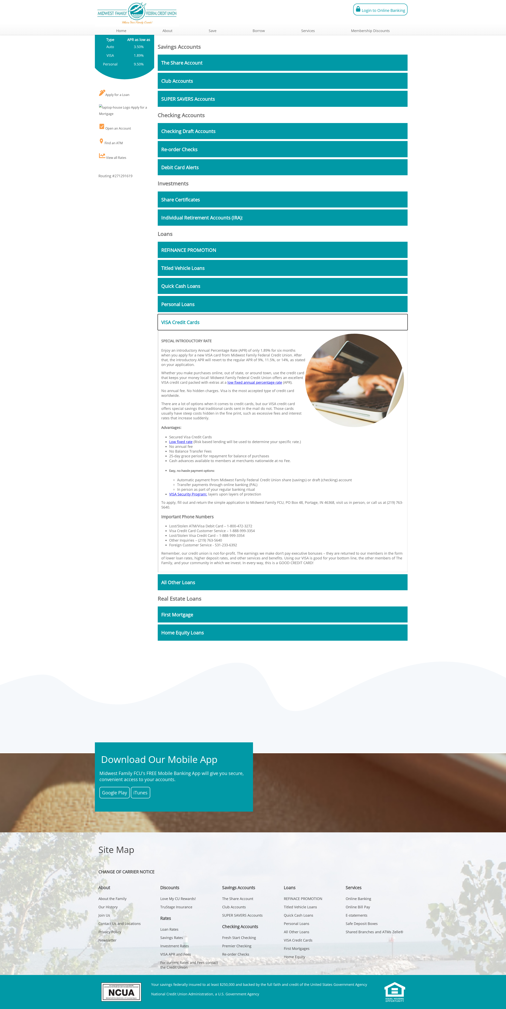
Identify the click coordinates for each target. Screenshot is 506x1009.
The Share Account (237, 898)
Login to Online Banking (383, 10)
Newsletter (107, 940)
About (167, 30)
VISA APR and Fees (175, 954)
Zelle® (397, 931)
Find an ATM (113, 143)
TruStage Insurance (176, 907)
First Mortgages (297, 948)
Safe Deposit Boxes (362, 923)
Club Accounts (234, 907)
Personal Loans (296, 923)
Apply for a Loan (117, 95)
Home (121, 30)
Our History (108, 907)
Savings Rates (171, 937)
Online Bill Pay (358, 907)
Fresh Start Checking (239, 937)
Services (308, 30)
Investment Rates (174, 946)
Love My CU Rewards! (178, 898)
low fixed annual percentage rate (255, 382)
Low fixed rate (181, 441)
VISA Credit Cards (298, 940)
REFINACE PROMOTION (303, 898)
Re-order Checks (235, 954)
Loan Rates (169, 929)
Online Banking (358, 898)
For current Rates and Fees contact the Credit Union (189, 965)
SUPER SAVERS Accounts (242, 915)
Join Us (104, 915)
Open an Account (118, 128)
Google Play (114, 793)
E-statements (356, 915)
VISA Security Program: (188, 494)
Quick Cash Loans (298, 915)
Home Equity (294, 956)
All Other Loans (296, 931)
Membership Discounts (370, 30)
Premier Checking (236, 946)
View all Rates (115, 157)
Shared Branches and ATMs (368, 931)
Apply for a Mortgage (123, 110)
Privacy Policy (109, 931)
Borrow (259, 30)
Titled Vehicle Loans (300, 907)
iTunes (140, 793)
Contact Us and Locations (119, 923)
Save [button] (212, 30)
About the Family (112, 898)
